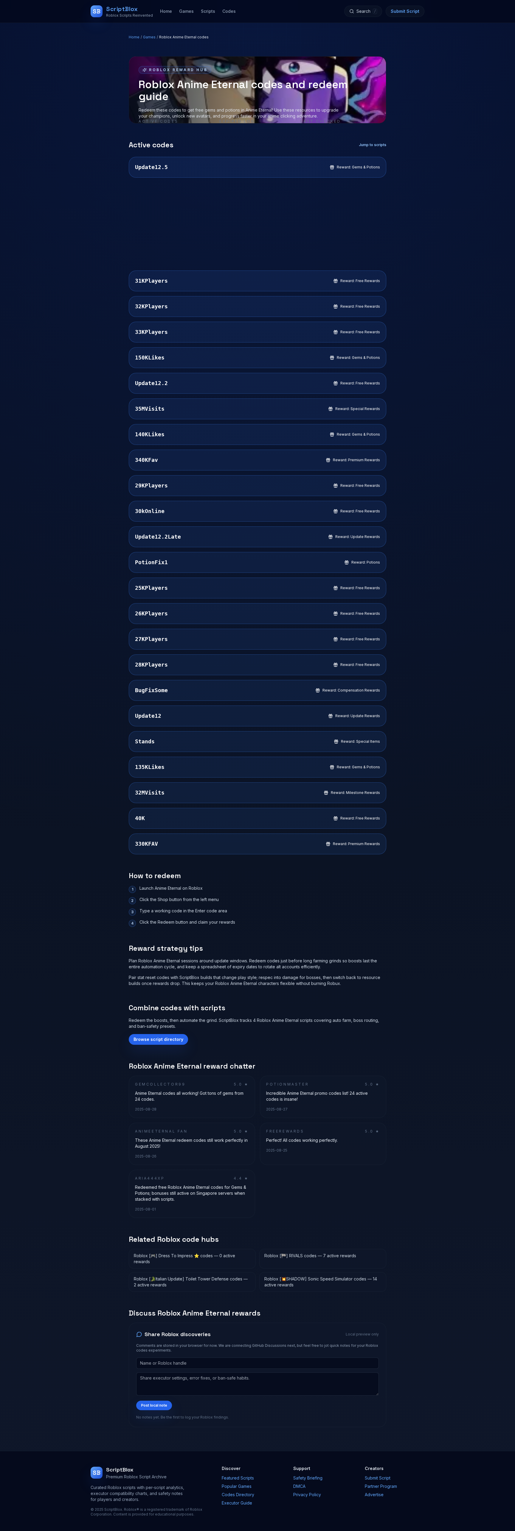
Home (166, 11)
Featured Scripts (238, 1477)
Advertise (374, 1494)
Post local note (154, 1405)
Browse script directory (158, 1039)
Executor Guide (237, 1502)
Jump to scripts (372, 145)
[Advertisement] (257, 224)
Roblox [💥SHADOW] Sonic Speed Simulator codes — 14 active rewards (320, 1281)
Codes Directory (238, 1494)
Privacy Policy (307, 1494)
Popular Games (237, 1486)
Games (186, 11)
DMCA (299, 1486)
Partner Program (381, 1486)
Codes (229, 11)
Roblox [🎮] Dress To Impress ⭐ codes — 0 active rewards (184, 1258)
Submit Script (405, 11)
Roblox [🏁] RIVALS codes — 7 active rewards (310, 1255)
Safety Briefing (307, 1477)
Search (366, 11)
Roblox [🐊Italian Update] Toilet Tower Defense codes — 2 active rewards (191, 1281)
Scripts (208, 11)
